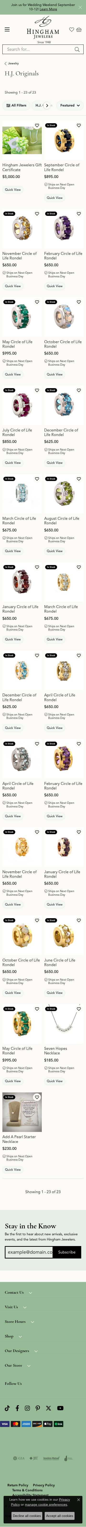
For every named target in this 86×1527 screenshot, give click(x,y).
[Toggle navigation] (7, 29)
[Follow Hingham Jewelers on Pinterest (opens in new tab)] (38, 1408)
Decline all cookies (27, 1516)
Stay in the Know (30, 1226)
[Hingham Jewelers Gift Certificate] (22, 140)
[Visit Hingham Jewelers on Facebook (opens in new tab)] (17, 1408)
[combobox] (37, 49)
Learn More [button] (48, 9)
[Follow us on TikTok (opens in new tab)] (7, 1408)
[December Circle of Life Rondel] (64, 405)
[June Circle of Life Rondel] (64, 935)
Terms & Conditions (27, 1490)
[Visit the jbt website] (33, 1458)
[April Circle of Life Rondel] (64, 670)
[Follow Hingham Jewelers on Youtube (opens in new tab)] (60, 1408)
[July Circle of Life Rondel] (22, 405)
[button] (71, 29)
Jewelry (13, 63)
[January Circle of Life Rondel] (22, 582)
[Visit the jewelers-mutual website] (51, 1458)
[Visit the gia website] (19, 1458)
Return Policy (17, 1485)
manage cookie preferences (46, 1504)
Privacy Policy (44, 1485)
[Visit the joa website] (68, 1458)
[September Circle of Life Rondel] (64, 140)
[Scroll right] (46, 105)
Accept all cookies (59, 1516)
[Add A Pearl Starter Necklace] (22, 1112)
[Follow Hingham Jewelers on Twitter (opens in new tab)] (48, 1408)
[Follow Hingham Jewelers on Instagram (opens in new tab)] (27, 1408)
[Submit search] (77, 49)
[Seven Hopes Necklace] (64, 1024)
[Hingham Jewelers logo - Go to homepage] (43, 29)
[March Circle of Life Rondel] (22, 494)
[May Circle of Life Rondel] (22, 317)
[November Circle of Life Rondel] (22, 228)
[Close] (80, 7)
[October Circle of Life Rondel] (64, 317)
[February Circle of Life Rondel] (64, 228)
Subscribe (66, 1252)
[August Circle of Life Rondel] (64, 494)
